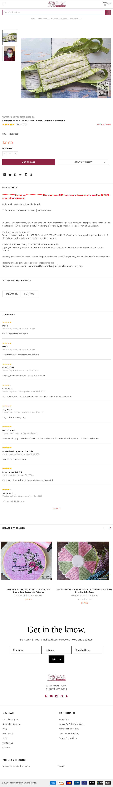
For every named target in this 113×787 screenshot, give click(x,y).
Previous (104, 528)
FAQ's (5, 738)
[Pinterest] (31, 174)
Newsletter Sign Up (11, 724)
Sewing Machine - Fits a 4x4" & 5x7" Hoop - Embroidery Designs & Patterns (28, 590)
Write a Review (104, 124)
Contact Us (7, 743)
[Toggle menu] (4, 4)
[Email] (10, 174)
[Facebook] (4, 174)
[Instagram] (56, 696)
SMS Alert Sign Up (10, 719)
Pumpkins (64, 719)
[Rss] (67, 696)
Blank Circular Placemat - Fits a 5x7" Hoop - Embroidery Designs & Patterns (84, 590)
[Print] (15, 174)
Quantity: (7, 148)
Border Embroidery (68, 738)
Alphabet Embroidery (69, 729)
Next (56, 508)
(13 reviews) (21, 124)
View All (61, 766)
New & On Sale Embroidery (71, 724)
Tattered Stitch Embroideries (16, 766)
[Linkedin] (26, 174)
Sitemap (6, 747)
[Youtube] (51, 696)
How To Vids (7, 733)
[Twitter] (20, 174)
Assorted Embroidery (69, 733)
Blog (4, 729)
